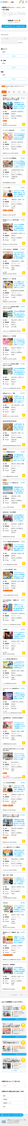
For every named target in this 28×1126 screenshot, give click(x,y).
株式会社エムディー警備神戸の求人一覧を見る (12, 959)
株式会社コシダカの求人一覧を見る (9, 273)
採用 (24, 1119)
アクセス (13, 1119)
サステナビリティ (19, 1119)
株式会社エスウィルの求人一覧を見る (10, 244)
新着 (9, 91)
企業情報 (8, 1119)
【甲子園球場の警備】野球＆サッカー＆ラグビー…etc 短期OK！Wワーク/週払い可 (19, 457)
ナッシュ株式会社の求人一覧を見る (9, 683)
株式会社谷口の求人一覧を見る (9, 536)
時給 (14, 91)
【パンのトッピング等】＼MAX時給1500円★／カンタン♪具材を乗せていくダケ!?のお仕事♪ (19, 342)
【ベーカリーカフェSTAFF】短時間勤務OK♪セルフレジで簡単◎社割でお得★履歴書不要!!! (19, 136)
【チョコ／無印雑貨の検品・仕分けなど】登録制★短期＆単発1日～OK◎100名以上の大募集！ (19, 227)
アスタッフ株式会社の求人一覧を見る (10, 564)
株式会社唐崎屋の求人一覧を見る (9, 182)
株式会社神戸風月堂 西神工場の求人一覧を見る (12, 445)
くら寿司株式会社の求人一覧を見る (9, 897)
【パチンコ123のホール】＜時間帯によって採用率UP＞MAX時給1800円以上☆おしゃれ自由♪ (19, 635)
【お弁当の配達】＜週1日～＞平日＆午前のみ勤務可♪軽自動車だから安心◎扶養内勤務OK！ (19, 970)
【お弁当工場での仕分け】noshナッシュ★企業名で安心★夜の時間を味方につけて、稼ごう (19, 665)
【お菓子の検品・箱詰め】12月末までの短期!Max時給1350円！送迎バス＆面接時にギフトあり (19, 427)
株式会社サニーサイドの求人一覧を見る (10, 153)
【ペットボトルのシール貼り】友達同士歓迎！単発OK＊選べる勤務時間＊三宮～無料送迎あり (19, 547)
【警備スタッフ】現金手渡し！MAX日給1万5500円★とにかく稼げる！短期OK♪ (19, 939)
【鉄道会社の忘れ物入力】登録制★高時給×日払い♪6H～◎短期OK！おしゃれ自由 (19, 822)
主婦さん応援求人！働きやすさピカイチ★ (15, 87)
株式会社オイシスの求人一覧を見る (9, 301)
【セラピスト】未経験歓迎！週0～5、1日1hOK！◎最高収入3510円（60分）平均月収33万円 (19, 193)
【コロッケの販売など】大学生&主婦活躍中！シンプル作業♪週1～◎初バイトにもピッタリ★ (19, 164)
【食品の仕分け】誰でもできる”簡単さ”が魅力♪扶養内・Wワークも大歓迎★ (19, 853)
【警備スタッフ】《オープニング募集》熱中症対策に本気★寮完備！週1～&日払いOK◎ (19, 607)
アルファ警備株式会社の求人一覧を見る (10, 476)
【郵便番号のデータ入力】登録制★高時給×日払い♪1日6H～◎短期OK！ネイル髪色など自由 (19, 105)
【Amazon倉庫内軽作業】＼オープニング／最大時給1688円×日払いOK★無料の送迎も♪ (19, 314)
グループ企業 (9, 1121)
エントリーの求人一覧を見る (8, 507)
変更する (14, 56)
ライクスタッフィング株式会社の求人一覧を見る (12, 712)
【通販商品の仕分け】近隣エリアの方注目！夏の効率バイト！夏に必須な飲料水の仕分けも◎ (19, 490)
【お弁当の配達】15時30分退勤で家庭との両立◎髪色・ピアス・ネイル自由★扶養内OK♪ (19, 518)
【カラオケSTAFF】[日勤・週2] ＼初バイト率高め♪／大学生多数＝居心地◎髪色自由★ (19, 255)
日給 (19, 91)
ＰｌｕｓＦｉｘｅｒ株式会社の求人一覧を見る (12, 624)
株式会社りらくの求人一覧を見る (9, 214)
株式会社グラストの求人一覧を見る (9, 125)
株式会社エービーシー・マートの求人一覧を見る (12, 777)
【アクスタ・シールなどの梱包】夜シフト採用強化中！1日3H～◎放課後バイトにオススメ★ (19, 725)
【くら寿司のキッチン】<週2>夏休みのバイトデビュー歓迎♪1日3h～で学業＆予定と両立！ (19, 881)
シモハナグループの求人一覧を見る (9, 869)
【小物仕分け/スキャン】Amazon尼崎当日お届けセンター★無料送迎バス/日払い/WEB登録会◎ (19, 696)
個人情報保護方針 (16, 1121)
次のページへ (23, 994)
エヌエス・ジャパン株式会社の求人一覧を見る (12, 330)
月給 (24, 91)
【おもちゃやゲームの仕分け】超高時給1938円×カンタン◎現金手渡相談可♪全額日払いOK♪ (19, 575)
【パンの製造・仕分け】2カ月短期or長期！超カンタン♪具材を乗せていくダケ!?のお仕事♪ (19, 284)
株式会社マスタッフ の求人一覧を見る (10, 416)
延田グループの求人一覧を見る (9, 653)
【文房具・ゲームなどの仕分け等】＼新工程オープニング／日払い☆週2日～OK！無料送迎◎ (19, 399)
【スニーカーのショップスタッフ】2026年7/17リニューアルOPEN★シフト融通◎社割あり (19, 756)
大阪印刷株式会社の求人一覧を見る (9, 743)
